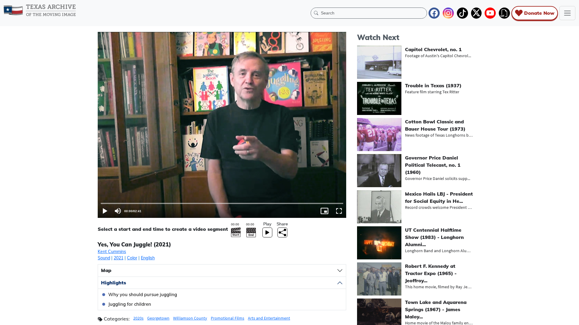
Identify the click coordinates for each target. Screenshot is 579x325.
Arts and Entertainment (269, 318)
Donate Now (539, 13)
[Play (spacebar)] (105, 211)
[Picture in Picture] (324, 211)
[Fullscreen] (339, 211)
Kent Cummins (112, 251)
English (148, 258)
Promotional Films (227, 318)
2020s (138, 318)
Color (132, 258)
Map (106, 270)
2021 (118, 258)
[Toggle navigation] (567, 13)
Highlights (113, 283)
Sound (104, 258)
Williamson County (190, 318)
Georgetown (158, 318)
